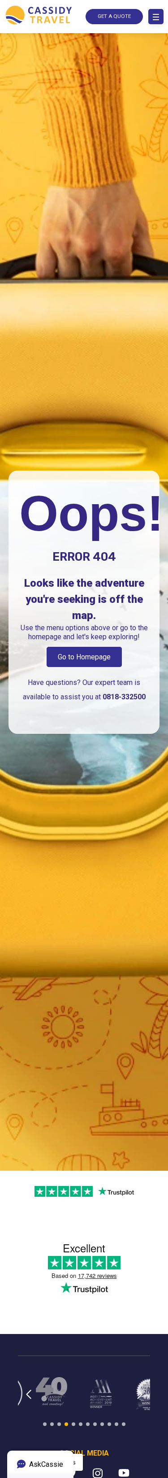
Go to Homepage (84, 657)
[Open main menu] (156, 16)
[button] (28, 1400)
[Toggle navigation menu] (156, 16)
